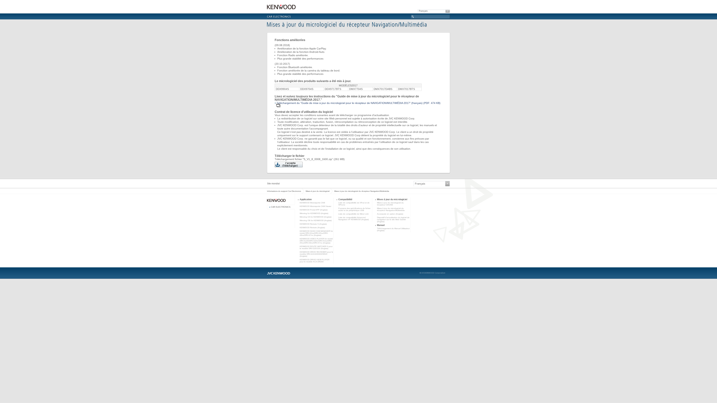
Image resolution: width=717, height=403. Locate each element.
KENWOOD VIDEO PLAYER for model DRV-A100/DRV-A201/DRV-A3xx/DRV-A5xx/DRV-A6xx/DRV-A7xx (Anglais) (316, 241)
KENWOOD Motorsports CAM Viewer (315, 206)
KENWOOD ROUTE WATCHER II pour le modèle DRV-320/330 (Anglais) (316, 247)
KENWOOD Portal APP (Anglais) (314, 210)
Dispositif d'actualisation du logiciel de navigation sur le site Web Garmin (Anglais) (393, 219)
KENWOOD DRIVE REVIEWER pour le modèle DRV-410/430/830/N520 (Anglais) (316, 254)
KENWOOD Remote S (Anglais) (313, 224)
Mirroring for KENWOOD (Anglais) (314, 213)
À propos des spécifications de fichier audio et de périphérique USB (354, 209)
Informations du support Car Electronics (284, 191)
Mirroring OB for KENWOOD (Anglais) (316, 220)
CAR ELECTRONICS (280, 207)
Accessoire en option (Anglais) (390, 214)
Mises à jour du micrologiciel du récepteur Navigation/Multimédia (391, 209)
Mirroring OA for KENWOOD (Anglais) (315, 217)
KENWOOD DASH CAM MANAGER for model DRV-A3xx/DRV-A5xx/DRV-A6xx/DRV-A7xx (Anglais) (316, 233)
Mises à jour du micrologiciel (318, 191)
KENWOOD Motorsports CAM (312, 203)
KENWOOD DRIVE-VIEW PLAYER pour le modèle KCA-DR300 (314, 261)
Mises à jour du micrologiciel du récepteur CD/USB (390, 204)
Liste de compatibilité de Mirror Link (353, 214)
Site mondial (273, 183)
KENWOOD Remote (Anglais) (312, 228)
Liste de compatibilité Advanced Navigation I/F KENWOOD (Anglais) (353, 218)
